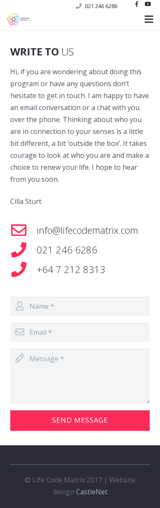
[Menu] (149, 19)
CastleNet (92, 491)
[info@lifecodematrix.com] (23, 230)
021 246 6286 (101, 6)
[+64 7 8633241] (23, 250)
